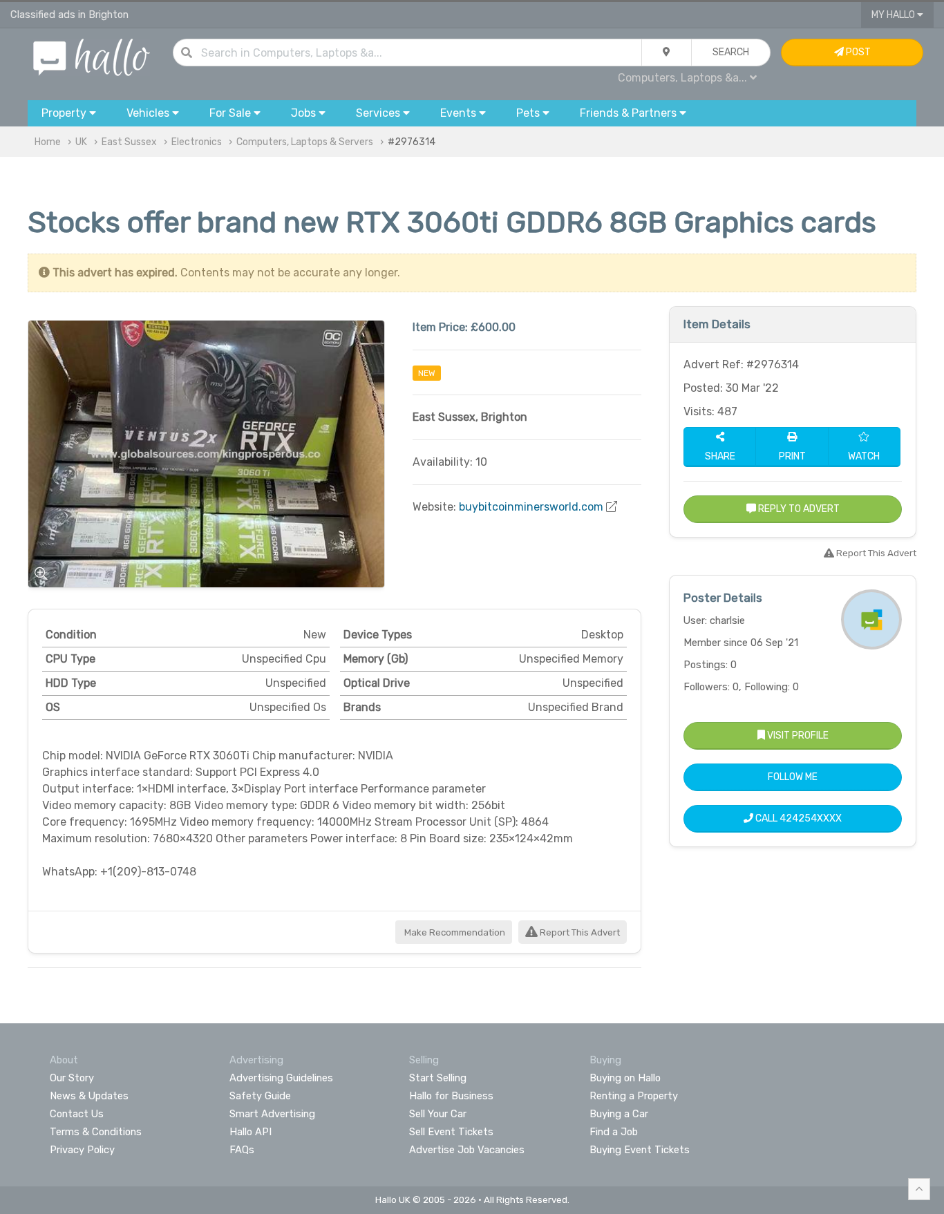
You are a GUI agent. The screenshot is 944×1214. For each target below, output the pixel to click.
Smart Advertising (272, 1114)
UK (81, 142)
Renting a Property (633, 1096)
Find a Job (613, 1132)
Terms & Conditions (96, 1132)
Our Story (72, 1078)
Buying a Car (618, 1114)
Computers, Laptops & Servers (304, 142)
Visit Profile (797, 735)
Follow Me (793, 777)
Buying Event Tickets (639, 1150)
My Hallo (894, 15)
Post (857, 52)
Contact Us (77, 1114)
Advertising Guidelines (281, 1078)
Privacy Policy (82, 1150)
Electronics (196, 142)
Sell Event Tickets (451, 1132)
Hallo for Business (451, 1096)
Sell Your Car (437, 1114)
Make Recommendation (453, 932)
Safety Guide (260, 1096)
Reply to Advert (798, 509)
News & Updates (89, 1096)
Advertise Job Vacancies (467, 1150)
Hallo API (250, 1132)
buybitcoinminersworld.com (531, 506)
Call (797, 818)
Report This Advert (579, 932)
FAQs (241, 1150)
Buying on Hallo (625, 1078)
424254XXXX (811, 818)
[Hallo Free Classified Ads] (91, 56)
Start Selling (437, 1078)
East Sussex (129, 142)
